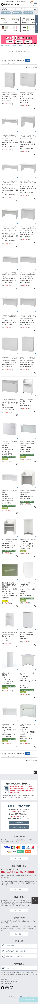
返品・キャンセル (11, 905)
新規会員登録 (19, 822)
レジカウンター (6, 12)
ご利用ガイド (17, 797)
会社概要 (4, 979)
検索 (34, 9)
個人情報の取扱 (6, 983)
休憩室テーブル (17, 12)
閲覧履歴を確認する (28, 1000)
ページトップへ (35, 772)
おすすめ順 (11, 63)
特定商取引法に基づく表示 (9, 981)
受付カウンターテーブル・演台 (13, 45)
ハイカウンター (28, 12)
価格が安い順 (11, 60)
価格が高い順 (20, 60)
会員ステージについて (19, 827)
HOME (2, 45)
